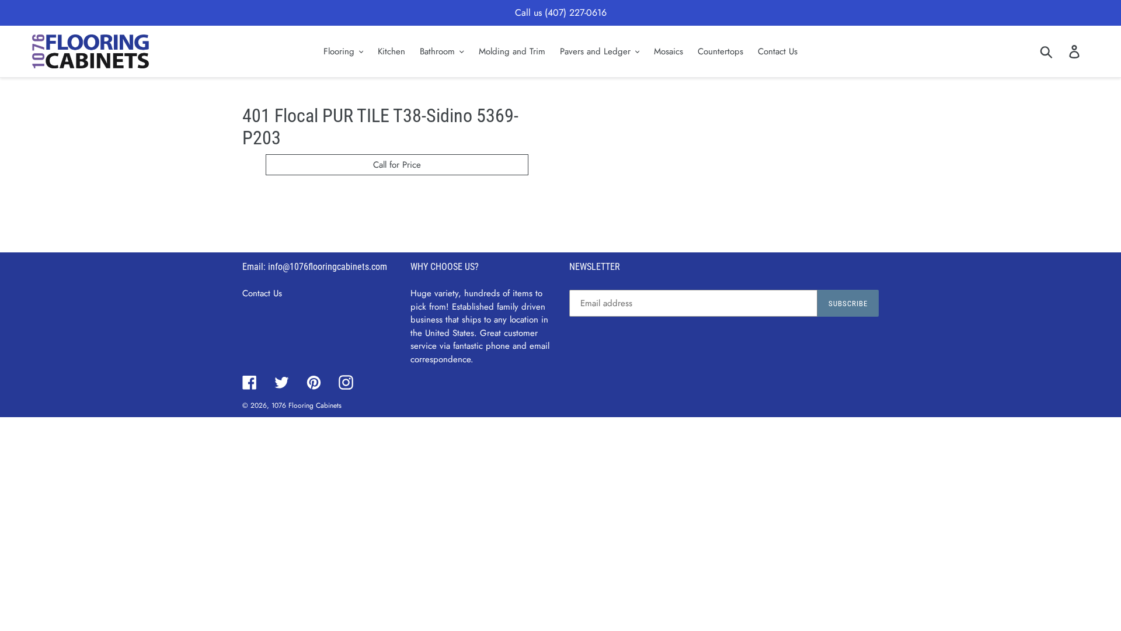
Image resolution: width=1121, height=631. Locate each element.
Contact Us (262, 293)
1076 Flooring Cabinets (306, 405)
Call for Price (397, 164)
